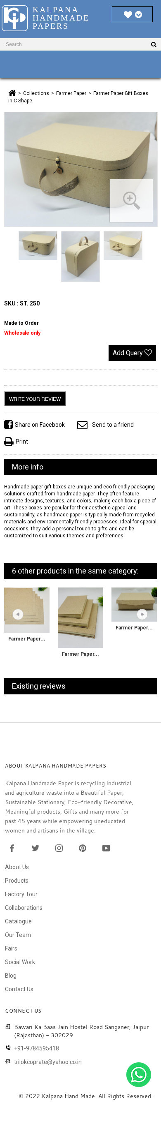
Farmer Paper (71, 93)
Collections (36, 93)
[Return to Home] (12, 93)
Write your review (35, 398)
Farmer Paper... (26, 639)
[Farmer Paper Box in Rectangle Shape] (134, 604)
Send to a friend (113, 424)
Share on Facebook (40, 424)
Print (22, 441)
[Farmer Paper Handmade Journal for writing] (80, 617)
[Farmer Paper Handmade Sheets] (27, 609)
